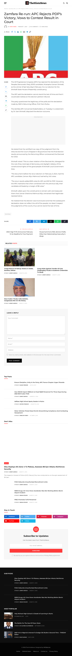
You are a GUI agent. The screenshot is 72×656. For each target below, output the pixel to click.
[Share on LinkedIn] (18, 32)
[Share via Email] (24, 32)
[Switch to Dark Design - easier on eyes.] (64, 3)
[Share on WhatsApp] (21, 32)
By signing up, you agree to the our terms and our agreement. (37, 555)
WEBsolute (47, 647)
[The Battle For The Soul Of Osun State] (8, 625)
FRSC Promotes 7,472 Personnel (25, 500)
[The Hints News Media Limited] (36, 3)
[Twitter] (6, 91)
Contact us (44, 651)
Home (6, 8)
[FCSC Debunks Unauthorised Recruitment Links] (8, 484)
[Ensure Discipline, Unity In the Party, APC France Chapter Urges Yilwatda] (8, 384)
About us (36, 651)
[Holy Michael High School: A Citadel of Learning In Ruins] (8, 615)
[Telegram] (6, 101)
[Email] (6, 96)
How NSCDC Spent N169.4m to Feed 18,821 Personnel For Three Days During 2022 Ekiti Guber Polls (40, 393)
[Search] (67, 3)
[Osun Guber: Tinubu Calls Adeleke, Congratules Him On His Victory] (19, 287)
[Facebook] (6, 87)
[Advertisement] (40, 131)
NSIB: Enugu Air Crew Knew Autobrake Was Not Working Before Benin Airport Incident (38, 492)
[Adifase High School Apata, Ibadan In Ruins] (8, 403)
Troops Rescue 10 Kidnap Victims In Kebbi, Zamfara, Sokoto (18, 269)
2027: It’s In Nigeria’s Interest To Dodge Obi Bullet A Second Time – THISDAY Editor (40, 633)
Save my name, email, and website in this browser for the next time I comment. (35, 355)
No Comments (34, 26)
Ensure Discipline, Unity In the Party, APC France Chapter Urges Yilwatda (39, 382)
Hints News (13, 26)
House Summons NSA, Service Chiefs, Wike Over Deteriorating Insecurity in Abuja (52, 234)
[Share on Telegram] (27, 32)
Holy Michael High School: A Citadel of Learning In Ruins (33, 613)
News (6, 463)
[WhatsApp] (6, 105)
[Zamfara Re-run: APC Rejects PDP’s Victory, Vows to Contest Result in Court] (36, 57)
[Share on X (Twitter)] (15, 32)
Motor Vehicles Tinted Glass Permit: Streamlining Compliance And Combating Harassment (41, 412)
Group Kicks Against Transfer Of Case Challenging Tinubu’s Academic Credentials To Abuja (52, 270)
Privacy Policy (48, 555)
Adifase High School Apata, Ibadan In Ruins (29, 401)
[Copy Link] (30, 32)
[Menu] (5, 3)
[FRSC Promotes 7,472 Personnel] (8, 502)
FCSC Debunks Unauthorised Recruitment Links (31, 482)
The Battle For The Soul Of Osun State (27, 623)
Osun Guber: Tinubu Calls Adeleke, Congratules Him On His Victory (16, 299)
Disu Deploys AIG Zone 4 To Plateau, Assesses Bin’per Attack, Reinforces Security (34, 468)
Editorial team (26, 651)
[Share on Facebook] (12, 32)
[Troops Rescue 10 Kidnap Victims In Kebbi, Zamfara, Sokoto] (19, 257)
